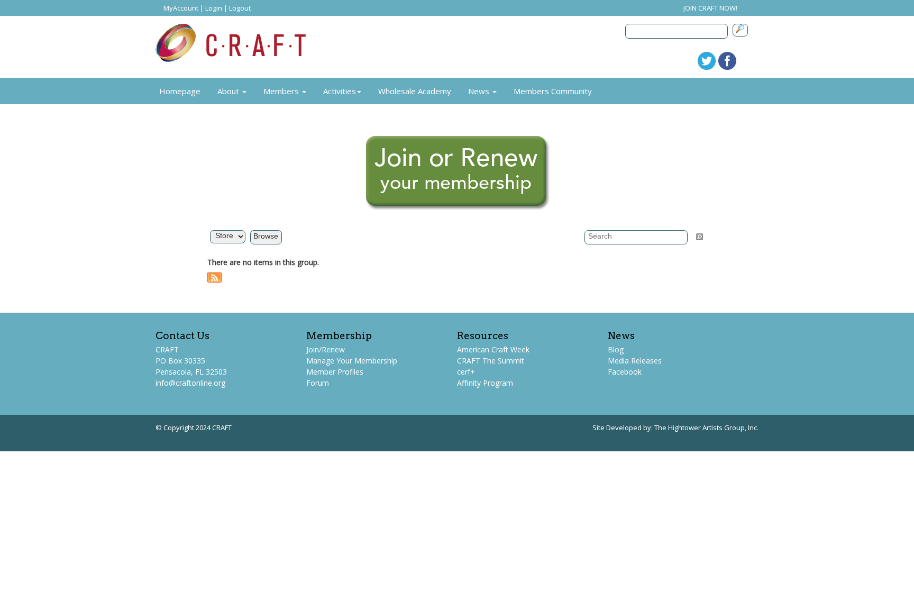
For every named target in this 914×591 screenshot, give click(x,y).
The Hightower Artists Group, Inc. (706, 427)
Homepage (179, 91)
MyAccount (180, 8)
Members (282, 91)
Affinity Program (485, 383)
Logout (240, 8)
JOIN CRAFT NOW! (710, 8)
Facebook (625, 372)
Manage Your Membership (351, 361)
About (229, 91)
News (479, 91)
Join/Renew (325, 349)
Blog (616, 349)
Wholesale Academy (414, 91)
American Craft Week (493, 349)
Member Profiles (334, 372)
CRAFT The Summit (490, 361)
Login (213, 8)
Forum (317, 383)
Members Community (553, 91)
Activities (339, 91)
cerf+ (466, 372)
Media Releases (635, 361)
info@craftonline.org (190, 383)
